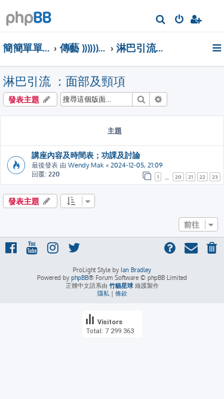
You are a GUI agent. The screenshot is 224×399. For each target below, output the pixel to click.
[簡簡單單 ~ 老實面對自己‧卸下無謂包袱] (28, 15)
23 (215, 176)
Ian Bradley (136, 269)
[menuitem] (161, 20)
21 (190, 176)
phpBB (79, 277)
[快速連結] (217, 48)
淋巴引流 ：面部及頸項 (64, 81)
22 (202, 176)
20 (178, 176)
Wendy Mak (86, 165)
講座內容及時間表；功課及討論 (86, 155)
